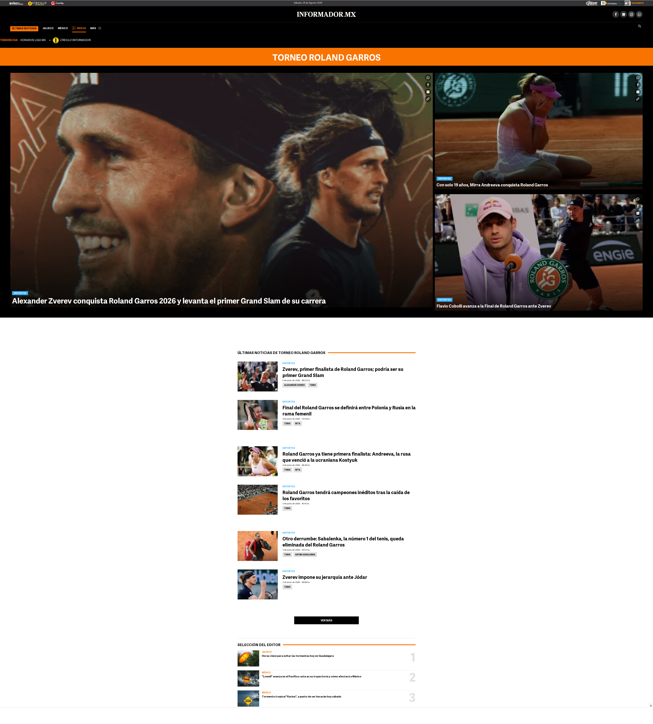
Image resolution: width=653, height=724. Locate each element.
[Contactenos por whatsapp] (639, 13)
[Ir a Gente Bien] (55, 2)
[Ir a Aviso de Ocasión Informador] (16, 2)
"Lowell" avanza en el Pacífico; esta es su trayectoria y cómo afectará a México (311, 676)
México (63, 28)
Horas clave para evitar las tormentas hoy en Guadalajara (298, 655)
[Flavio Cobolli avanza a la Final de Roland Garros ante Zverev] (539, 252)
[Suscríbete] (633, 2)
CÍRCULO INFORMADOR (75, 39)
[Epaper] (610, 2)
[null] (248, 658)
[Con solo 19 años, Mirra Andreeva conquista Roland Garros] (539, 130)
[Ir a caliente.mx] (592, 2)
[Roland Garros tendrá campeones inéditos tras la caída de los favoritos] (258, 499)
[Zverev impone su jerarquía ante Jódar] (258, 584)
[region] (326, 716)
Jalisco (48, 28)
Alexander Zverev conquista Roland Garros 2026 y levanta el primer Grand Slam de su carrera (169, 301)
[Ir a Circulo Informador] (35, 2)
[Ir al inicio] (50, 13)
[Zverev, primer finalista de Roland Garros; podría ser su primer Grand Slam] (258, 376)
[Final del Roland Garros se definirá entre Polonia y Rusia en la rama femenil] (258, 414)
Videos (81, 28)
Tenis (312, 385)
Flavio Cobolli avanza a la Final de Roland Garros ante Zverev (494, 306)
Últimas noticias (24, 28)
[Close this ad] (650, 705)
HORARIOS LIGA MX (33, 39)
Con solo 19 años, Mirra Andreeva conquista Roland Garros (492, 185)
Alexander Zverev (294, 385)
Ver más (326, 620)
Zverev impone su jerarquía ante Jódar (324, 577)
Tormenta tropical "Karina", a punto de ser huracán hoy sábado (301, 696)
